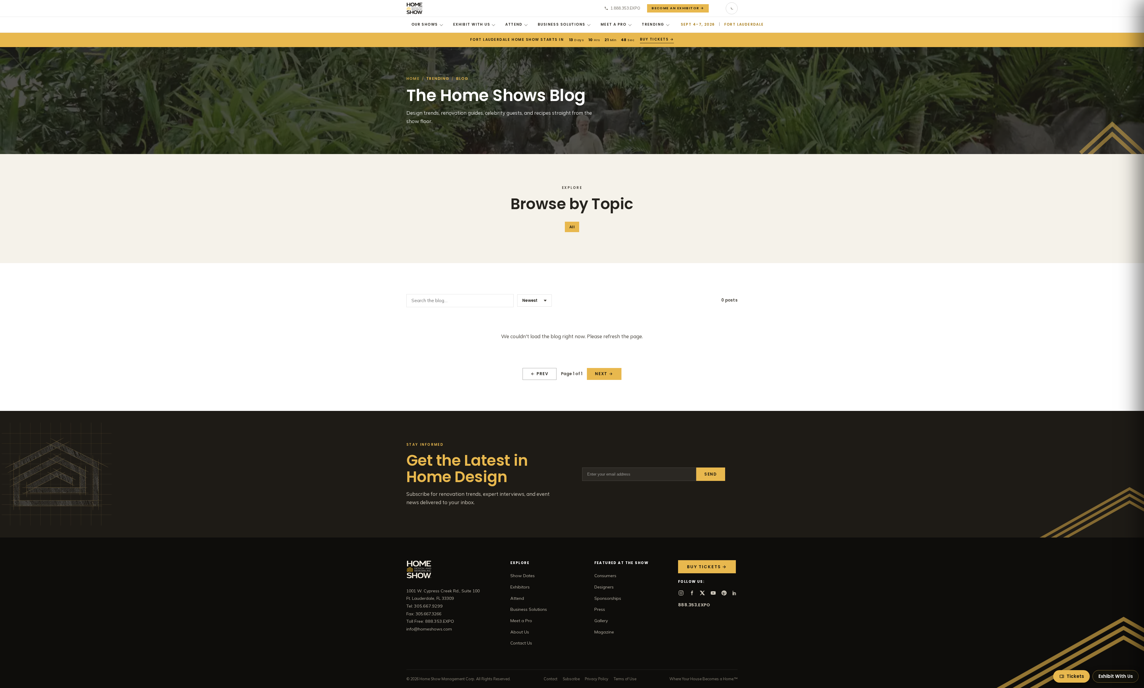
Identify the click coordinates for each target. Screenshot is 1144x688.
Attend (514, 24)
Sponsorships (607, 598)
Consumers (605, 575)
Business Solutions (561, 24)
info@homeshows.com (429, 629)
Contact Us (521, 643)
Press (599, 609)
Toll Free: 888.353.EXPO (430, 621)
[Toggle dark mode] (732, 8)
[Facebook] (692, 593)
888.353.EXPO (694, 605)
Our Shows (424, 24)
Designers (604, 587)
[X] (702, 593)
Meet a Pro (614, 24)
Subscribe (571, 678)
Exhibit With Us (471, 24)
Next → (604, 374)
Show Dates (522, 575)
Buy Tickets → (657, 39)
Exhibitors (520, 587)
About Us (519, 632)
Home (412, 78)
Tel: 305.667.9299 (424, 606)
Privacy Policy (596, 678)
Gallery (601, 620)
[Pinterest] (724, 593)
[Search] (717, 8)
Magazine (604, 632)
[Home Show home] (414, 8)
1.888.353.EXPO (625, 8)
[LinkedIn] (735, 593)
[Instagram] (681, 593)
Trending (653, 24)
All (571, 226)
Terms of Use (625, 678)
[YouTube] (713, 593)
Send (710, 474)
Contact (550, 678)
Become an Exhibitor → (678, 8)
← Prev (539, 374)
